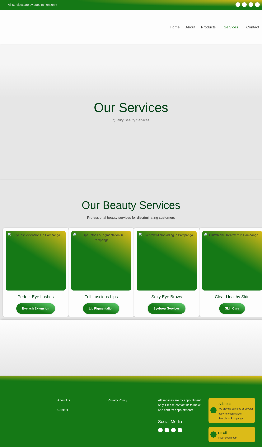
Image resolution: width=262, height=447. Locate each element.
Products (208, 27)
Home (175, 27)
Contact (252, 27)
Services (231, 27)
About (190, 27)
